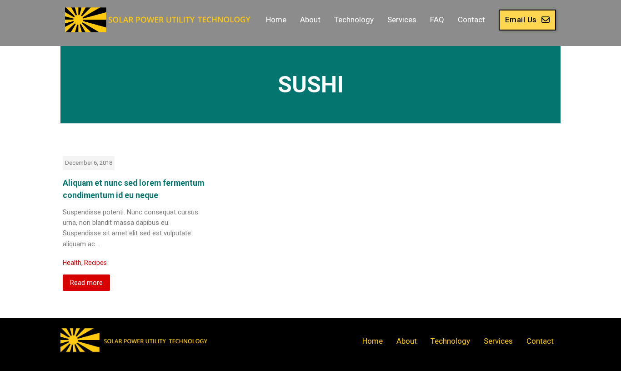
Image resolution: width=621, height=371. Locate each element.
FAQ (437, 19)
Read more (86, 283)
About (310, 19)
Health (72, 262)
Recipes (95, 262)
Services (401, 19)
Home (276, 19)
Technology (354, 19)
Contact (471, 19)
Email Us (521, 19)
